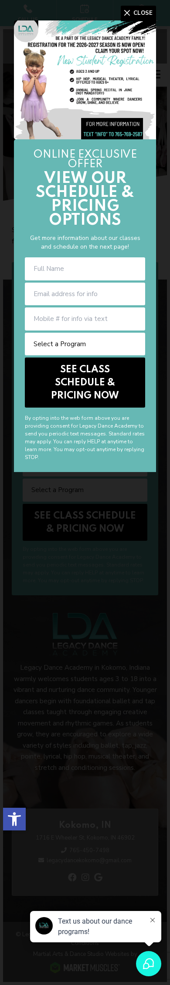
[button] (14, 819)
